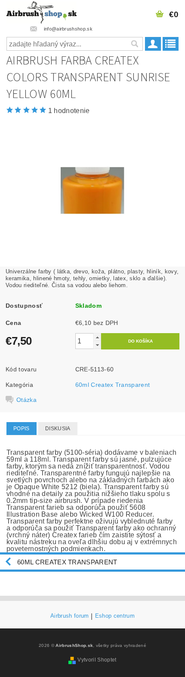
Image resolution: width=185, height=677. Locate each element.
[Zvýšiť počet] (97, 337)
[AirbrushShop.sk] (41, 11)
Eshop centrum (115, 616)
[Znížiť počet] (97, 345)
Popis (21, 429)
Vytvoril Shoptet (96, 660)
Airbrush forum (69, 616)
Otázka (26, 399)
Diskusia (58, 429)
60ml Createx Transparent (112, 384)
